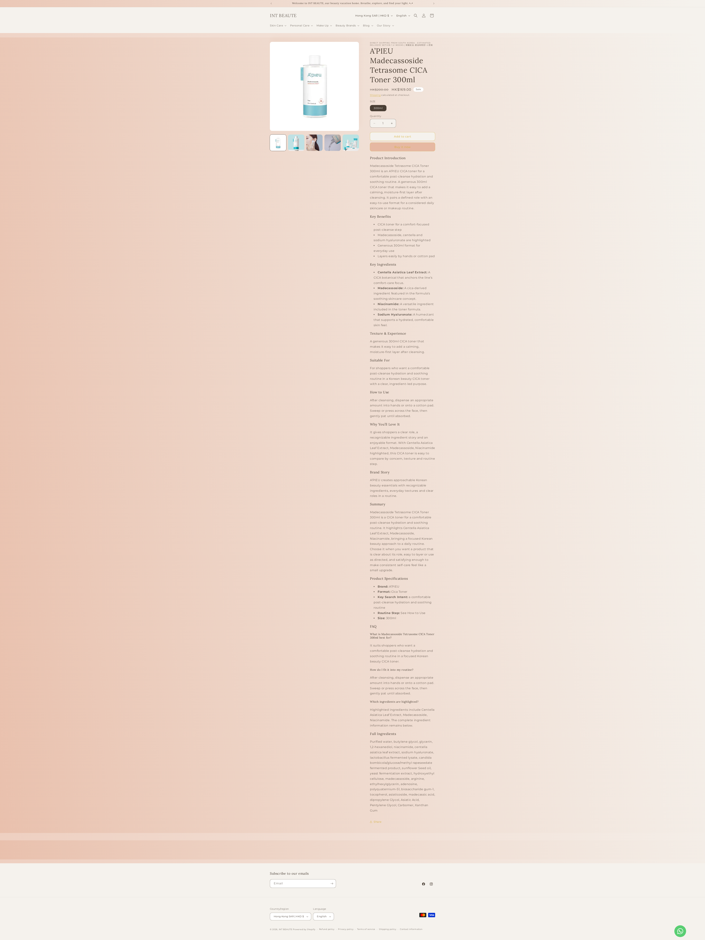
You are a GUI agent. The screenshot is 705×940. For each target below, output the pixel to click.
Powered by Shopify (304, 929)
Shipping (375, 95)
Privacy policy (345, 929)
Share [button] (378, 821)
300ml (378, 108)
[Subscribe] (332, 883)
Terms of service (366, 929)
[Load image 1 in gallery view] (278, 143)
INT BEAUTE (285, 929)
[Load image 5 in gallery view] (351, 143)
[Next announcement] (434, 3)
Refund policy (327, 929)
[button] (278, 25)
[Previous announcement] (271, 3)
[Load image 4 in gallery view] (332, 143)
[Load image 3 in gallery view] (314, 143)
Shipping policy (387, 929)
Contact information (411, 929)
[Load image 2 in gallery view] (296, 143)
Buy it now (402, 147)
